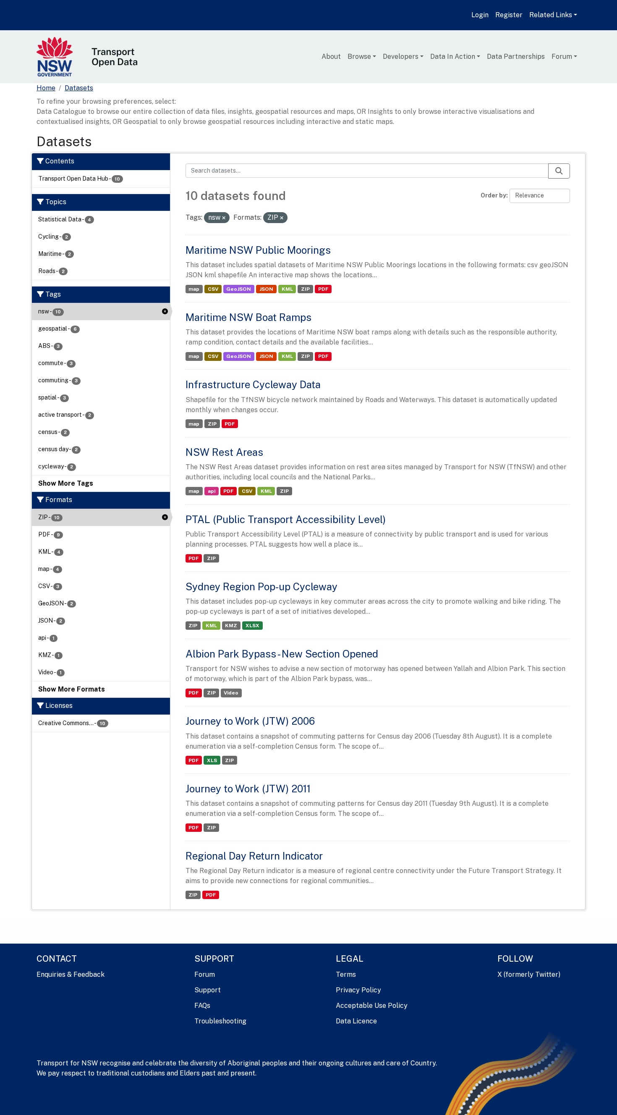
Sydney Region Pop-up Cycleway (261, 586)
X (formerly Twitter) (528, 974)
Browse (359, 56)
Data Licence (356, 1021)
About (331, 56)
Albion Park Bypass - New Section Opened (282, 654)
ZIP (305, 289)
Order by (493, 195)
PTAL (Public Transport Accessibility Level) (286, 519)
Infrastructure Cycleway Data (253, 384)
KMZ (231, 626)
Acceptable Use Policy (372, 1006)
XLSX (252, 626)
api (211, 491)
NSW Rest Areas (224, 452)
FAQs (202, 1006)
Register (509, 15)
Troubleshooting (220, 1021)
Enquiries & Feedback (71, 974)
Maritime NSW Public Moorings (258, 250)
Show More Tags (65, 483)
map (193, 289)
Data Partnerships (516, 56)
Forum (562, 56)
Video (231, 693)
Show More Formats (71, 689)
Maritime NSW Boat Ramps (248, 317)
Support (207, 990)
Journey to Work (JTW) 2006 (250, 721)
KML (287, 289)
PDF (323, 289)
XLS (212, 760)
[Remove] (223, 218)
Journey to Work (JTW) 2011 (248, 788)
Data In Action (452, 56)
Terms (346, 974)
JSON (266, 289)
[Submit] (559, 171)
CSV (213, 289)
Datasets (79, 88)
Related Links (550, 15)
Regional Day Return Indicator (254, 856)
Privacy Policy (358, 990)
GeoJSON (238, 289)
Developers (400, 56)
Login (480, 15)
